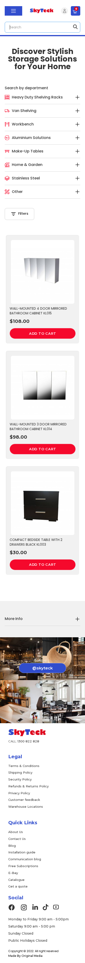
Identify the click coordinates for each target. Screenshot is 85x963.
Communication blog (24, 859)
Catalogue (16, 880)
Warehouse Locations (25, 806)
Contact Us (17, 839)
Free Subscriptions (23, 866)
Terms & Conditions (23, 766)
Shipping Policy (20, 772)
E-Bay (13, 873)
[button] (13, 11)
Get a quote (18, 886)
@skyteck (42, 668)
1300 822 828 (28, 741)
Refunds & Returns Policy (28, 786)
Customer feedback (24, 800)
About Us (15, 832)
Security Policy (20, 779)
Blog (12, 845)
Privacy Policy (19, 793)
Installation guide (21, 852)
